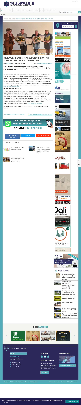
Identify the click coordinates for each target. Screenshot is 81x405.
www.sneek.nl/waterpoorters (11, 86)
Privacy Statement (71, 242)
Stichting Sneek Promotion (44, 63)
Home (6, 18)
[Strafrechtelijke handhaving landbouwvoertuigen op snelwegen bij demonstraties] (57, 144)
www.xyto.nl (15, 227)
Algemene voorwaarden (54, 242)
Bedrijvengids (16, 10)
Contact (3, 14)
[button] (4, 197)
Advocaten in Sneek (67, 163)
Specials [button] (36, 10)
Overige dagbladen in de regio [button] (67, 226)
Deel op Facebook (12, 136)
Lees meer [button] (5, 402)
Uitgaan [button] (46, 10)
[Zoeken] (79, 12)
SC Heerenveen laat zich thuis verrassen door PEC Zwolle (69, 170)
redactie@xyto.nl (16, 225)
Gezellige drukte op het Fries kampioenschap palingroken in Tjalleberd (69, 153)
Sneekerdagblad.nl (22, 3)
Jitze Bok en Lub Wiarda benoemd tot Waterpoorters (17, 160)
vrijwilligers (8, 114)
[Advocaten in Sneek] (57, 165)
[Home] (2, 10)
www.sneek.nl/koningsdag (35, 103)
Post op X (29, 135)
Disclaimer (63, 242)
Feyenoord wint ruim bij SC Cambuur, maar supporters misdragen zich (69, 176)
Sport (41, 10)
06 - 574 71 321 (34, 128)
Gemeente (24, 10)
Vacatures (52, 10)
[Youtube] (45, 217)
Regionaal (30, 10)
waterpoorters (15, 114)
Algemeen (9, 10)
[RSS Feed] (48, 217)
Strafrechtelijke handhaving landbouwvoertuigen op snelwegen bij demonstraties (68, 146)
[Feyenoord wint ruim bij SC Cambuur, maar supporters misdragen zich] (57, 176)
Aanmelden (45, 233)
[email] (79, 165)
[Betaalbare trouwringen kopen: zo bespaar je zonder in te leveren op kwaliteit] (57, 136)
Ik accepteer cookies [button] (72, 401)
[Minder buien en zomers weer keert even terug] (57, 159)
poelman (22, 114)
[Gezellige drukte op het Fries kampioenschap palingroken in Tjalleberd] (57, 153)
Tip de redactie (44, 135)
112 (4, 10)
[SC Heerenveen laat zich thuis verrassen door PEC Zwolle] (57, 170)
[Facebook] (42, 217)
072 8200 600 (16, 223)
